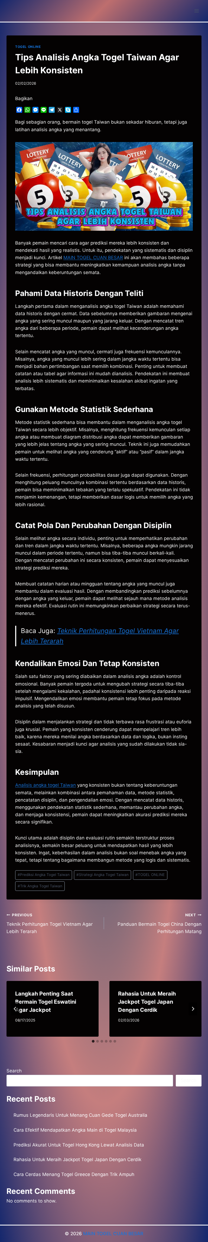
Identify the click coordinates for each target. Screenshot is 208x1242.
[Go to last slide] (15, 1008)
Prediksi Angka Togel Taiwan (44, 874)
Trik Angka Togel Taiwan (40, 886)
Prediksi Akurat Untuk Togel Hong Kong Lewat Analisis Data (79, 1145)
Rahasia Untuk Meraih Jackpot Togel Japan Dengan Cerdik (147, 1001)
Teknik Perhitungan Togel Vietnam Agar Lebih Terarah (49, 923)
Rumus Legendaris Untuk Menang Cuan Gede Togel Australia (80, 1115)
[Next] (192, 1008)
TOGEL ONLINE (28, 47)
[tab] (93, 1041)
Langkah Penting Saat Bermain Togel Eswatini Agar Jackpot (45, 1001)
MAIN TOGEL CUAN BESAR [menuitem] (93, 257)
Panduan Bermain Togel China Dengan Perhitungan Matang (160, 923)
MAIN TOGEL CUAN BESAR (113, 1233)
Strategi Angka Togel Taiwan (102, 874)
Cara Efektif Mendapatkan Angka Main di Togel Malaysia (75, 1130)
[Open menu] (196, 10)
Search (14, 1070)
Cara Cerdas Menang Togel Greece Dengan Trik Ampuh (74, 1174)
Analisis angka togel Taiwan (45, 785)
